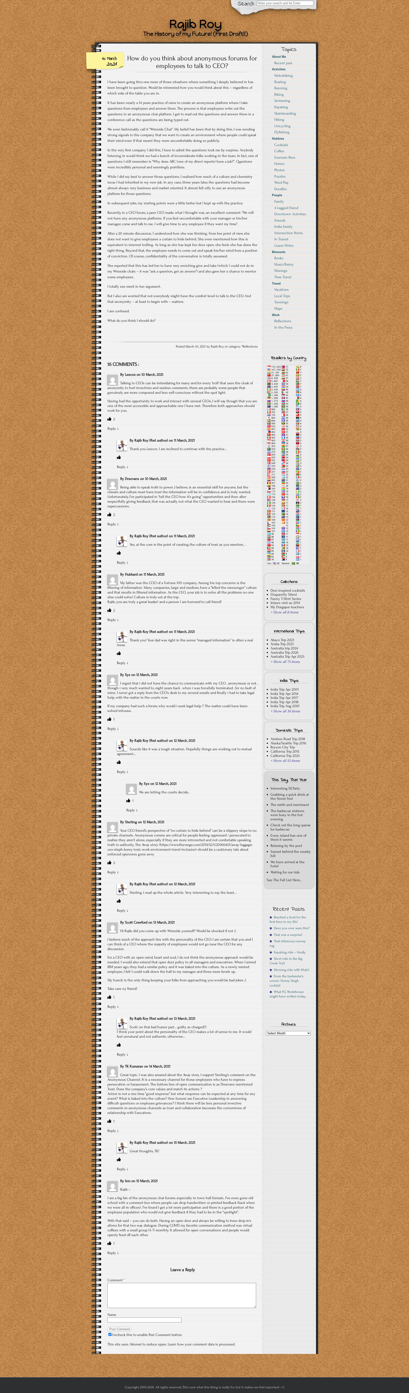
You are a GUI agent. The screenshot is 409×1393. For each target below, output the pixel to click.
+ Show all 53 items (285, 761)
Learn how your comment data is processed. (201, 1344)
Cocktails (281, 145)
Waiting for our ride (285, 872)
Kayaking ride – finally (289, 952)
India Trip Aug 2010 (285, 706)
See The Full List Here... (284, 880)
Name (111, 1315)
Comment (116, 1280)
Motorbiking (283, 75)
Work (276, 315)
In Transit (281, 239)
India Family (283, 226)
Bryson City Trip (283, 747)
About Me (279, 56)
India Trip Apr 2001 (285, 689)
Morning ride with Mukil (290, 970)
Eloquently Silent (284, 594)
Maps (278, 308)
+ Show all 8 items (284, 612)
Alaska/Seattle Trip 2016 (288, 743)
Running (280, 88)
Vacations (281, 289)
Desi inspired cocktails (288, 590)
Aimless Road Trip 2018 (288, 739)
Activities (278, 69)
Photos (279, 170)
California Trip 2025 (285, 756)
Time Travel (282, 277)
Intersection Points (288, 233)
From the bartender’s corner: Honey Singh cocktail (286, 980)
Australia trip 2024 (284, 648)
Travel (276, 283)
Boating (280, 82)
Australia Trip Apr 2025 (287, 656)
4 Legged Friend (286, 208)
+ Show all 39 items (285, 711)
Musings (280, 270)
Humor (279, 163)
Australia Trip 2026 (284, 652)
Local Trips (282, 296)
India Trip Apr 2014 (284, 694)
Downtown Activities (290, 214)
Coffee (279, 151)
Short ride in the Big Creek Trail (286, 961)
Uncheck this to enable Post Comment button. (147, 1335)
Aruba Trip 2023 (282, 644)
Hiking (279, 119)
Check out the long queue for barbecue (291, 827)
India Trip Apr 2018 (284, 702)
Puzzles (280, 176)
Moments (278, 252)
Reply (111, 428)
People (277, 195)
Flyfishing (281, 132)
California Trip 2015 (285, 751)
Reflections (250, 346)
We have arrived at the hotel (288, 864)
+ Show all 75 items (285, 662)
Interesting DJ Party (285, 788)
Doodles (280, 189)
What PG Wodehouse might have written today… (288, 994)
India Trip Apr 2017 (284, 698)
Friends (279, 220)
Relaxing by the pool (286, 846)
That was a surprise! (287, 935)
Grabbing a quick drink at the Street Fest (290, 796)
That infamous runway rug (288, 943)
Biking (279, 94)
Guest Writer (284, 245)
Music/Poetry (284, 264)
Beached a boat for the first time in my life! (288, 919)
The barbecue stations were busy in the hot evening (287, 815)
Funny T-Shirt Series (286, 599)
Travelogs (281, 302)
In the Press (283, 327)
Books (278, 258)
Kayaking (281, 107)
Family (279, 201)
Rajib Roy (141, 440)
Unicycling (282, 126)
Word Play (281, 182)
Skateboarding (285, 113)
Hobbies (278, 138)
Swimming (282, 100)
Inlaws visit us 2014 (285, 603)
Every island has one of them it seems (288, 837)
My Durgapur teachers (287, 607)
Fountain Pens (284, 157)
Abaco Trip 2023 (282, 640)
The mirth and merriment (290, 805)
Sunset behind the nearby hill (291, 853)
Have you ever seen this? (291, 928)
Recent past (283, 63)
